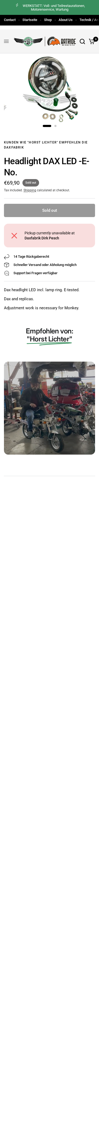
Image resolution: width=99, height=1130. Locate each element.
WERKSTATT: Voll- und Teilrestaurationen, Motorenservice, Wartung (54, 7)
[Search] (82, 41)
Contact (10, 20)
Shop (48, 20)
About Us (66, 20)
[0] (91, 41)
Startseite (29, 20)
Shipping (29, 190)
